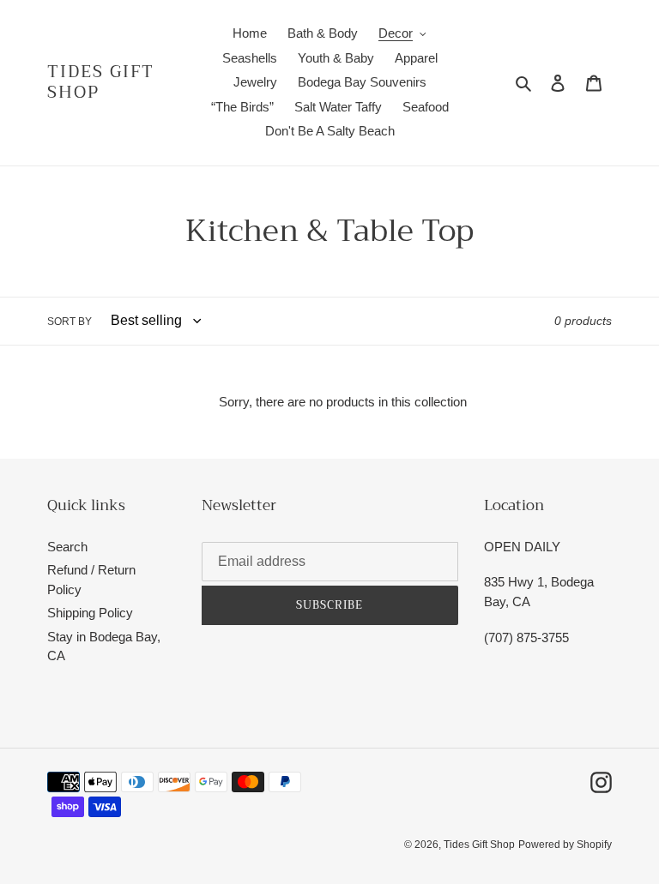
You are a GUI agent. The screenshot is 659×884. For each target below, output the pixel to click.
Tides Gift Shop (100, 82)
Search (67, 546)
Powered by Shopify (565, 845)
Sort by (69, 322)
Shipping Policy (90, 612)
